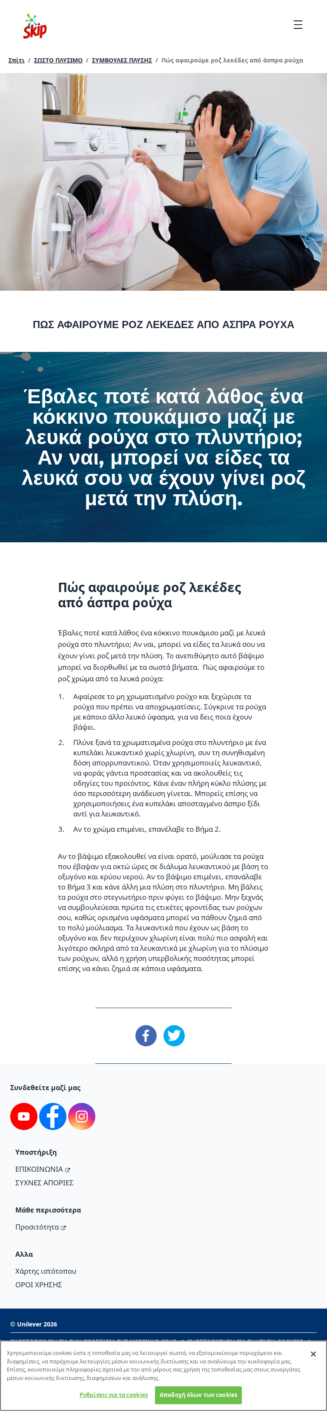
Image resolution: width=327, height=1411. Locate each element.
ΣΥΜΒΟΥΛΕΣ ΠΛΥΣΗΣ (122, 60)
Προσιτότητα (37, 1227)
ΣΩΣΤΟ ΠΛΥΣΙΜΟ (58, 60)
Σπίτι (17, 60)
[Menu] (297, 24)
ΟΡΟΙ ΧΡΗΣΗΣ (38, 1284)
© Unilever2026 (33, 1324)
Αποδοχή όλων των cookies (198, 1395)
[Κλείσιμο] (313, 1354)
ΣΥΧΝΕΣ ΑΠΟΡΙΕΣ (44, 1182)
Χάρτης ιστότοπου (45, 1271)
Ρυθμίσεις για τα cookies (114, 1395)
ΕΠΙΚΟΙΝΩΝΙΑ (39, 1169)
